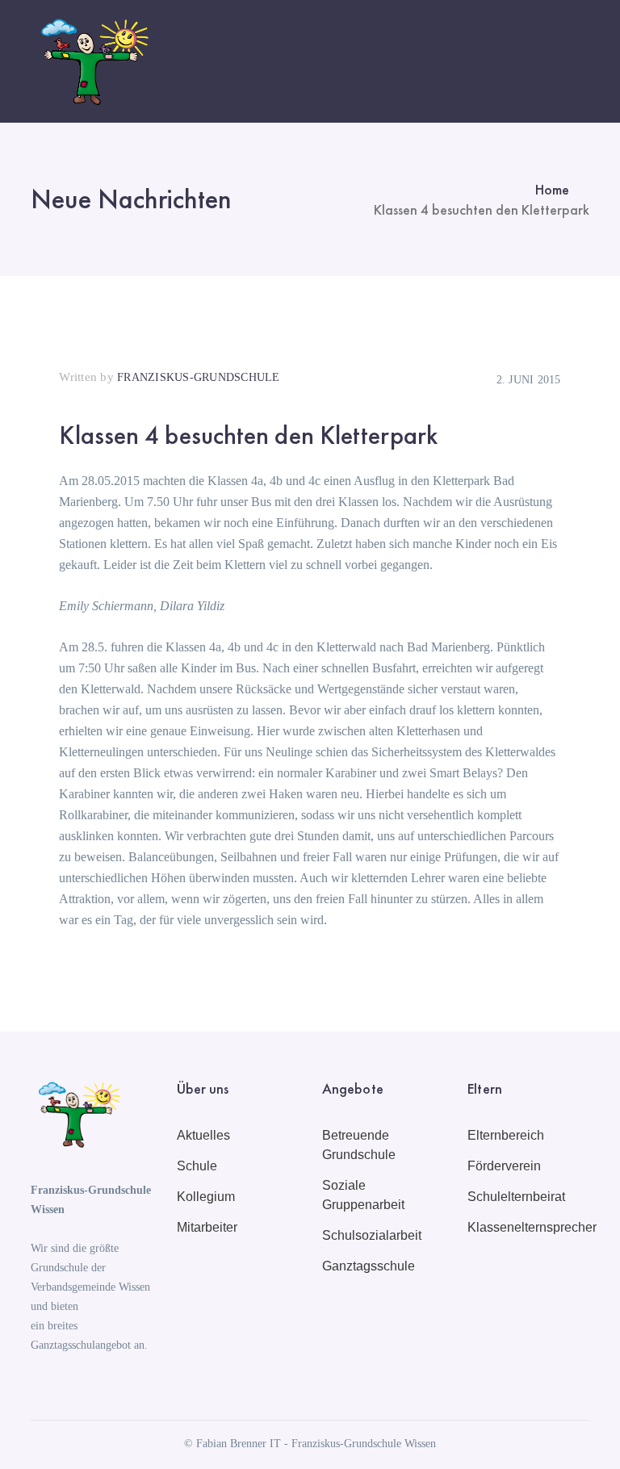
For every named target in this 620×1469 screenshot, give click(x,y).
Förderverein (504, 1166)
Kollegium (206, 1196)
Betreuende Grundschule (359, 1144)
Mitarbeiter (207, 1227)
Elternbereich (505, 1135)
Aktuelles (203, 1135)
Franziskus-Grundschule (198, 377)
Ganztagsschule (368, 1266)
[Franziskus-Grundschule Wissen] (91, 60)
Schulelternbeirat (516, 1196)
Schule (197, 1166)
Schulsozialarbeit (371, 1235)
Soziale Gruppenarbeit (363, 1195)
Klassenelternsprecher (532, 1227)
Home (552, 189)
